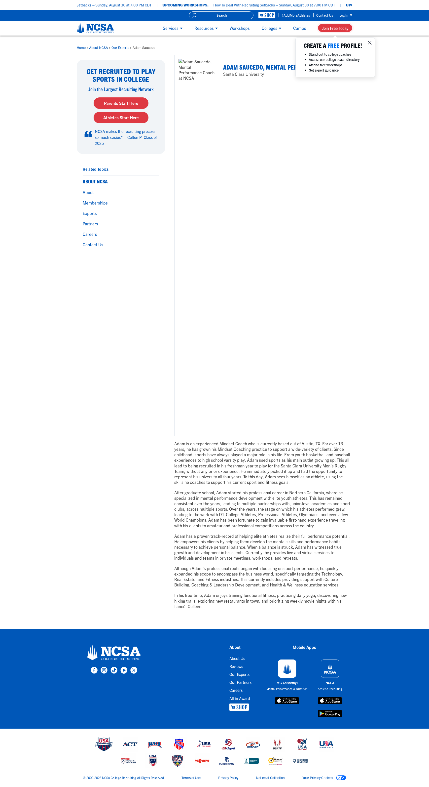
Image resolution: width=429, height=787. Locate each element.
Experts (90, 213)
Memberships (95, 202)
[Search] (194, 15)
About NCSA (99, 47)
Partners (90, 223)
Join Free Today (335, 28)
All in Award (239, 698)
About (88, 192)
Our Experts (120, 47)
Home (81, 47)
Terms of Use (191, 777)
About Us (237, 658)
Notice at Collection (270, 777)
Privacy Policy (228, 777)
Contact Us (324, 15)
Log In (344, 15)
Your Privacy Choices (318, 777)
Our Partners (240, 682)
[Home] (95, 28)
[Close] (370, 43)
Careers (90, 234)
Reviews (236, 666)
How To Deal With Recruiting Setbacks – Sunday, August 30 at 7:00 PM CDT (74, 4)
